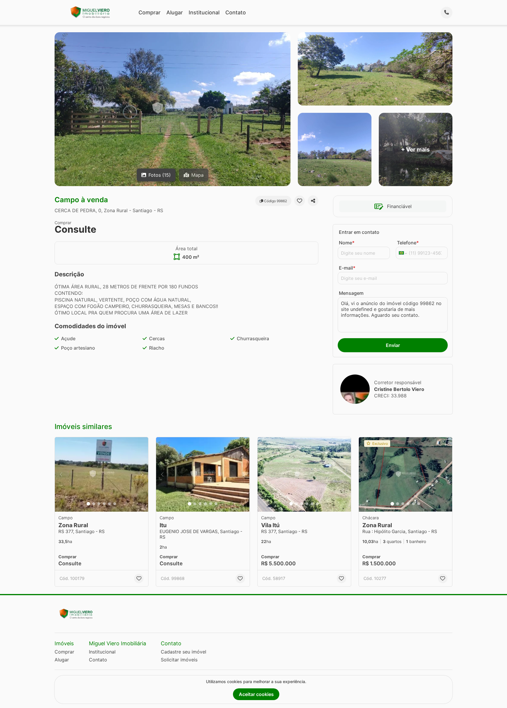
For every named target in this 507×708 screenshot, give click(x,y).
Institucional (204, 12)
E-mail (347, 268)
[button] (101, 474)
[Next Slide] (142, 474)
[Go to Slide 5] (109, 503)
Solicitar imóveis (179, 660)
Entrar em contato (359, 232)
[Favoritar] (299, 200)
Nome (346, 243)
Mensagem (351, 293)
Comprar (149, 12)
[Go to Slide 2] (93, 503)
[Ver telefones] (446, 12)
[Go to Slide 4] (104, 503)
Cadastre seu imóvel (183, 652)
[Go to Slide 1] (88, 504)
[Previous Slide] (61, 474)
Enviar (393, 345)
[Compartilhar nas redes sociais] (313, 200)
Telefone (408, 243)
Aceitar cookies (256, 694)
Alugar (174, 12)
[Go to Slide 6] (114, 503)
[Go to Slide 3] (98, 503)
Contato (235, 12)
